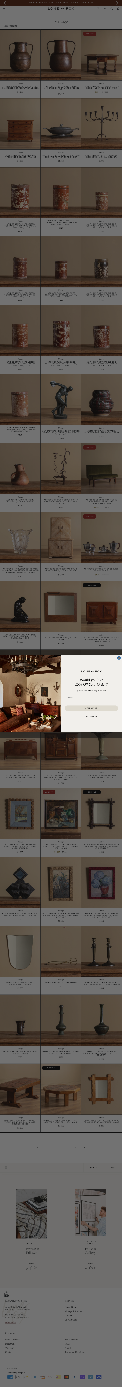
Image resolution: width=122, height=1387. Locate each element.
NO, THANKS (91, 716)
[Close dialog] (119, 658)
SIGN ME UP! (91, 708)
